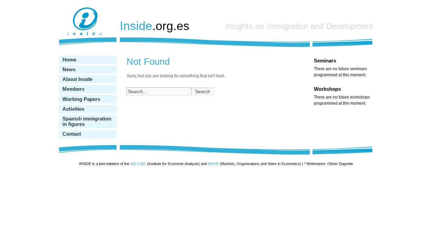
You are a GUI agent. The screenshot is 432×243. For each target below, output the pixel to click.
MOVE (213, 164)
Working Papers (81, 99)
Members (73, 89)
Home (69, 59)
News (69, 69)
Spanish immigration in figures (86, 121)
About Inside (77, 79)
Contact (71, 134)
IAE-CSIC (138, 164)
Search (202, 91)
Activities (73, 109)
